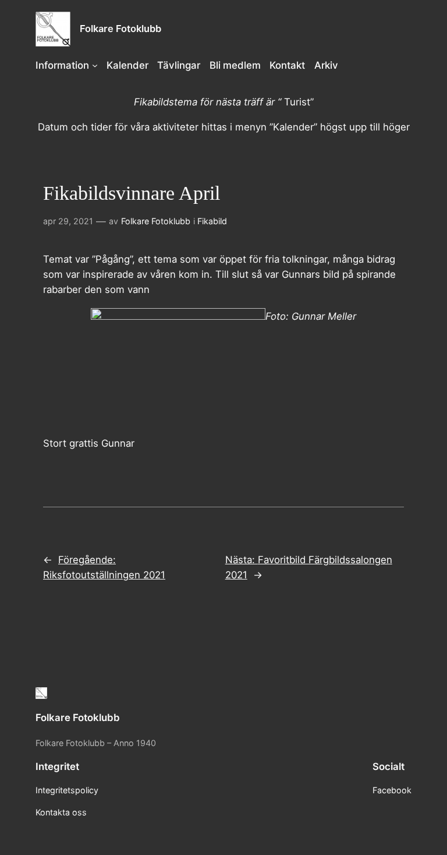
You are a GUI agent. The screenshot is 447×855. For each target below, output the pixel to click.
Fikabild (212, 221)
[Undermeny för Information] (95, 65)
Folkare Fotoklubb (120, 28)
